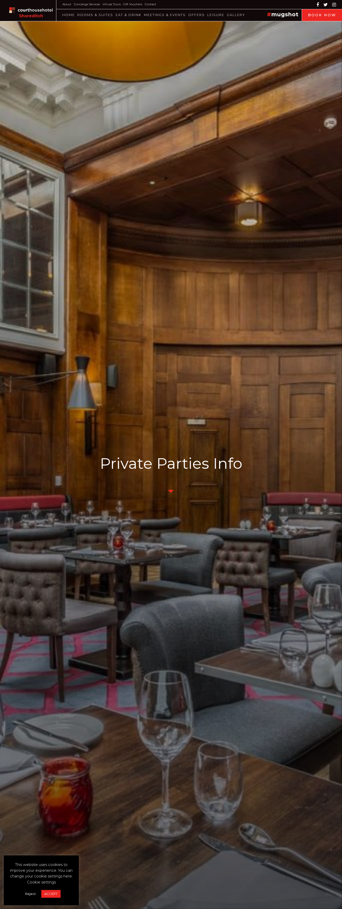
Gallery (236, 15)
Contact (150, 4)
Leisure (215, 15)
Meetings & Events (165, 15)
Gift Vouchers (132, 4)
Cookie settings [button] (41, 882)
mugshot (284, 14)
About (66, 4)
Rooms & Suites (95, 15)
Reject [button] (30, 894)
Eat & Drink (128, 15)
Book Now (322, 15)
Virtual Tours (111, 4)
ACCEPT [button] (51, 894)
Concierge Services (87, 4)
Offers (196, 15)
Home (68, 15)
